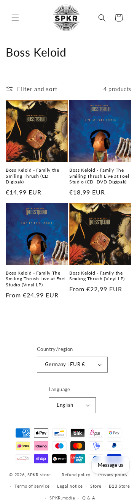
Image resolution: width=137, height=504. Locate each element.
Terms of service (31, 485)
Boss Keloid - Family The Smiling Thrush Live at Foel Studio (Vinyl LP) (35, 279)
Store (96, 485)
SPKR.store (39, 474)
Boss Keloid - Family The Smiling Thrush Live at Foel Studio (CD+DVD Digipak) (99, 176)
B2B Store (119, 485)
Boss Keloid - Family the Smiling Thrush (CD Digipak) (32, 176)
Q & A (88, 497)
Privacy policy (113, 474)
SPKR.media (62, 497)
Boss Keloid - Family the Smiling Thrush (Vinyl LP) (97, 276)
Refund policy (76, 474)
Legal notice (70, 485)
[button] (15, 17)
